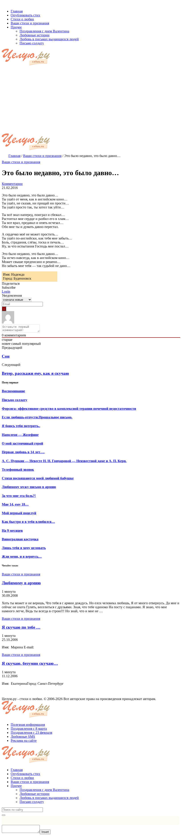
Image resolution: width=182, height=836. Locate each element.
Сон (6, 356)
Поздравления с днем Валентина (44, 790)
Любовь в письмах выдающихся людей (49, 798)
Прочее (16, 786)
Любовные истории (34, 794)
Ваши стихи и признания (21, 162)
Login (6, 291)
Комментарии (12, 184)
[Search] (3, 815)
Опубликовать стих (25, 774)
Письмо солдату (32, 802)
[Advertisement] (91, 100)
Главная (17, 770)
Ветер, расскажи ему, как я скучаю (35, 373)
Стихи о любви (22, 778)
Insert (45, 832)
